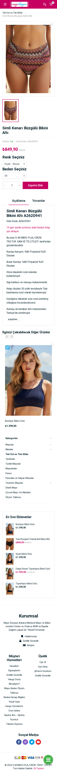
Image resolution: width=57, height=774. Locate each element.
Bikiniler (9, 449)
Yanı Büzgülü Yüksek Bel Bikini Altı (33, 539)
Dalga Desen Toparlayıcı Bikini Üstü (33, 568)
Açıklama (18, 201)
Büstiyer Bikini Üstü (25, 524)
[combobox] (14, 164)
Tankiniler (10, 459)
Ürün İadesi (14, 710)
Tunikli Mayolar (13, 463)
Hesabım (14, 666)
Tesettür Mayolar (14, 482)
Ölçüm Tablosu (13, 497)
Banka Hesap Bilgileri (14, 697)
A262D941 (12, 319)
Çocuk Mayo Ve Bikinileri (18, 492)
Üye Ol (43, 662)
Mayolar (10, 444)
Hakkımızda (30, 636)
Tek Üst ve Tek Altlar (12, 12)
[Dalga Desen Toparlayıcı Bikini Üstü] (10, 573)
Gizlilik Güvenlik (30, 640)
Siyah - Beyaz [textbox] (12, 163)
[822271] (52, 345)
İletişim (31, 645)
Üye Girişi (43, 666)
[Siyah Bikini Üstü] (10, 558)
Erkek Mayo (11, 487)
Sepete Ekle (35, 185)
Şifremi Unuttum (42, 671)
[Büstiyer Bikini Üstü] (10, 529)
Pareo (9, 473)
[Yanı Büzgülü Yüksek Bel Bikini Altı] (10, 543)
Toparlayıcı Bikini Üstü (26, 583)
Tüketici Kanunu (14, 724)
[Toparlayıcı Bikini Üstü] (10, 588)
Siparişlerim (14, 670)
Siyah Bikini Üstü (24, 554)
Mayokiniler (11, 468)
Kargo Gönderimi (14, 706)
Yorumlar (38, 201)
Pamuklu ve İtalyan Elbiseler (20, 478)
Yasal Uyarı (14, 701)
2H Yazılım (38, 768)
